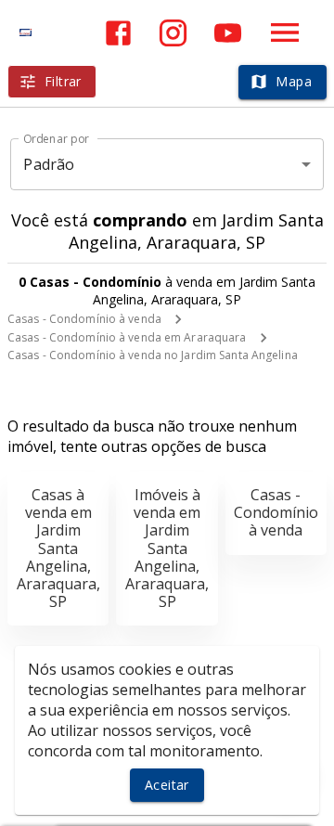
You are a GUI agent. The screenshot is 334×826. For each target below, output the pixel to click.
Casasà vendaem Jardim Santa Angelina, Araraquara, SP (58, 548)
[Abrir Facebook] (118, 33)
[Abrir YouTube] (228, 33)
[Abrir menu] (285, 32)
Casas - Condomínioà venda (276, 512)
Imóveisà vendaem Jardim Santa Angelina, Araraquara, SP (167, 548)
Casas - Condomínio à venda (84, 319)
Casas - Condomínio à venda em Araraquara (127, 337)
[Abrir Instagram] (173, 33)
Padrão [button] (48, 164)
